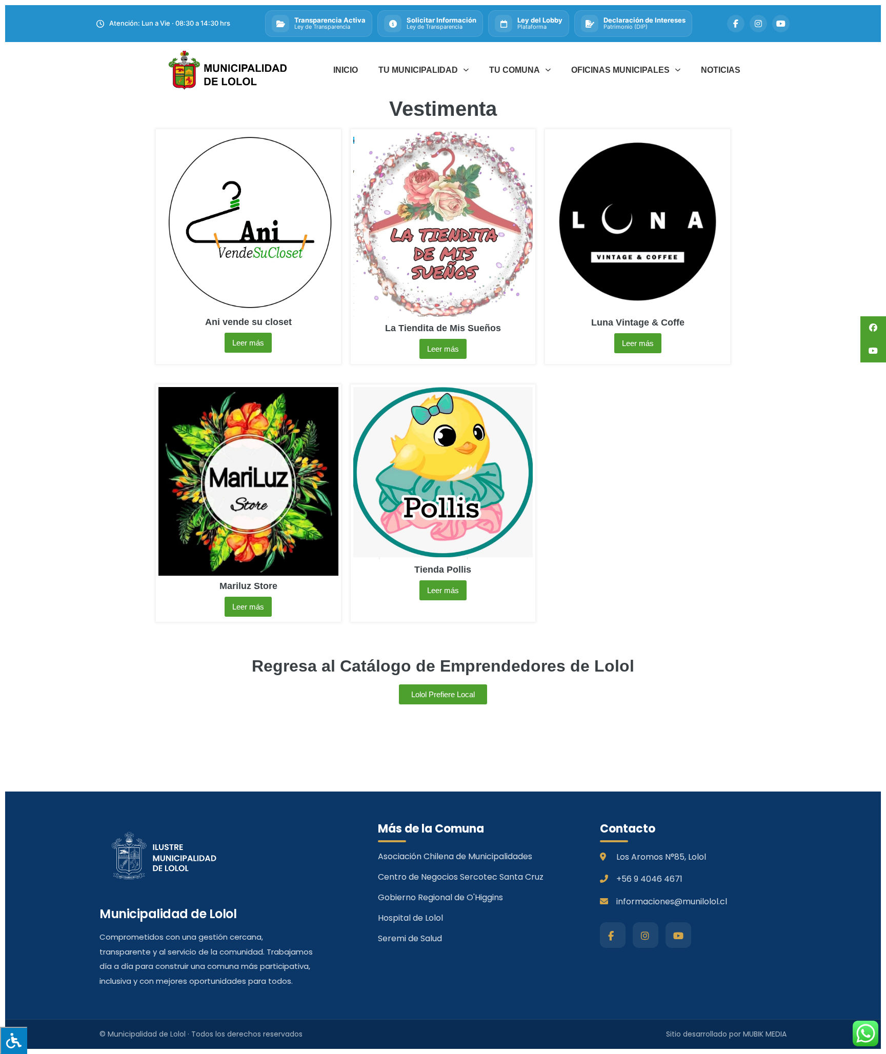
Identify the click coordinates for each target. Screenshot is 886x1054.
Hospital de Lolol (410, 918)
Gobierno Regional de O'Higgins (440, 897)
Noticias (720, 70)
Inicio (345, 70)
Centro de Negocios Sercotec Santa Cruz (460, 877)
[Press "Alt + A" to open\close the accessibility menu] (13, 1040)
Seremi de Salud (410, 938)
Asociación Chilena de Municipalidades (455, 856)
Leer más (248, 342)
